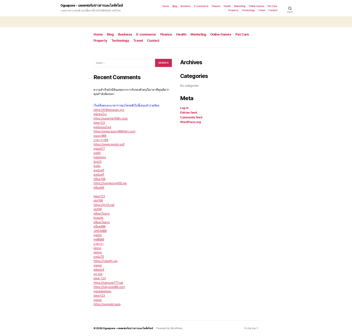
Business (186, 6)
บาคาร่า (98, 243)
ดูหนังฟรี (99, 170)
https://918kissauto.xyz (109, 110)
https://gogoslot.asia (107, 304)
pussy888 (100, 135)
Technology (248, 10)
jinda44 (98, 218)
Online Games (256, 6)
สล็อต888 (99, 226)
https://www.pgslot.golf (109, 144)
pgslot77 (99, 148)
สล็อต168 (99, 179)
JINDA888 (100, 231)
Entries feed (188, 112)
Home (165, 6)
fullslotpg (100, 157)
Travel (261, 10)
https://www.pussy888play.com (114, 131)
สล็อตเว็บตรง (102, 213)
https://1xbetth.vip (106, 261)
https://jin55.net (104, 205)
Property (233, 10)
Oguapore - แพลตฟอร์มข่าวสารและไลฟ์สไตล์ (92, 5)
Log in (184, 108)
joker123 (99, 122)
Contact (272, 10)
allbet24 (99, 269)
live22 (97, 161)
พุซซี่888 (99, 239)
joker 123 (100, 278)
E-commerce (201, 6)
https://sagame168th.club (111, 118)
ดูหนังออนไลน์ (102, 127)
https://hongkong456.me (110, 183)
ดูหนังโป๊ (99, 256)
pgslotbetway (103, 291)
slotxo (97, 248)
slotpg (98, 252)
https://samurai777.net (108, 282)
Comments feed (191, 117)
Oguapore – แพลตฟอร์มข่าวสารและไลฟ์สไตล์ (128, 328)
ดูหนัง (97, 166)
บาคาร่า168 (101, 140)
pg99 (97, 153)
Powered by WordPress (169, 328)
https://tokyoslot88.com (109, 287)
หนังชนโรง (100, 114)
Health (227, 6)
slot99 (98, 209)
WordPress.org (190, 122)
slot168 (98, 200)
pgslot (98, 235)
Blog (174, 6)
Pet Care (272, 6)
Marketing (239, 6)
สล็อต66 (99, 187)
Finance (216, 6)
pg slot (98, 274)
